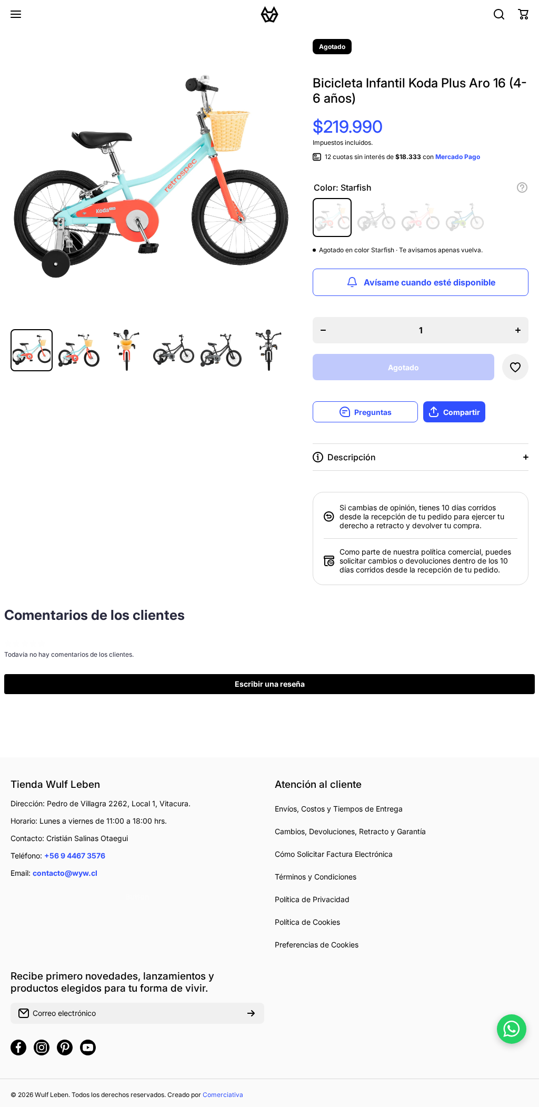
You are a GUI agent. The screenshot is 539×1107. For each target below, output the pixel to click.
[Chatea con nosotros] (511, 1029)
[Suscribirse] (251, 1013)
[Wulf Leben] (269, 14)
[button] (523, 14)
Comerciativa (223, 1095)
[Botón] (522, 187)
